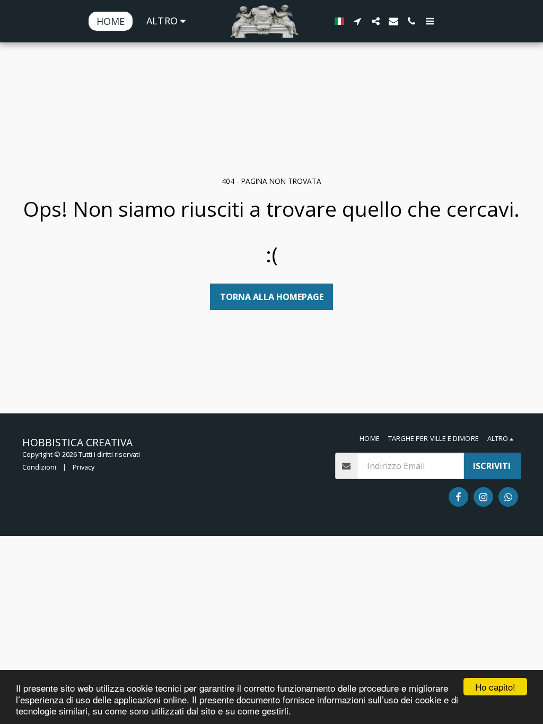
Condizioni (39, 467)
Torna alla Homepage (271, 297)
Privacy (83, 467)
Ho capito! (495, 686)
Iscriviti (492, 466)
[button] (357, 21)
